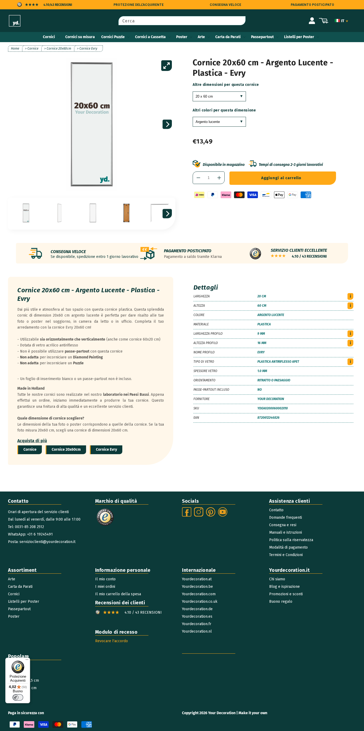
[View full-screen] (166, 65)
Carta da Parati (228, 37)
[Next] (167, 124)
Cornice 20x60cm (66, 449)
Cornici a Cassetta (150, 37)
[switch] (18, 697)
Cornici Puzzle (113, 37)
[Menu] (27, 661)
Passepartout (262, 37)
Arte (201, 37)
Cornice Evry (106, 449)
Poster (181, 37)
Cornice (30, 449)
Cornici (49, 37)
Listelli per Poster (299, 37)
